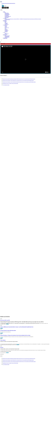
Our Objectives (7, 15)
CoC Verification (5, 37)
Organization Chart (7, 14)
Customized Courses (7, 19)
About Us (4, 12)
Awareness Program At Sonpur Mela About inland (8, 330)
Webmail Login (5, 38)
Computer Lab (6, 30)
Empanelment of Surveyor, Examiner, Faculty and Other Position (10, 83)
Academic (6, 23)
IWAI (5, 21)
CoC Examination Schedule (6, 364)
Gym (5, 28)
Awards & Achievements (8, 16)
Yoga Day (1, 347)
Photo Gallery (6, 17)
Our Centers (4, 20)
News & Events (5, 34)
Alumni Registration (7, 35)
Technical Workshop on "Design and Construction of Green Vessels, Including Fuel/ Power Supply (15, 335)
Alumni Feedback (7, 36)
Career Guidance (3, 340)
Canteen (6, 26)
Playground (6, 31)
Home (4, 11)
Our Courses (4, 18)
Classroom (6, 25)
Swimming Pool (7, 27)
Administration (6, 24)
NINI (5, 22)
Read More (1, 328)
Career (4, 32)
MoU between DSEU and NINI (5, 320)
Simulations (6, 29)
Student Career (6, 33)
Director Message (7, 13)
